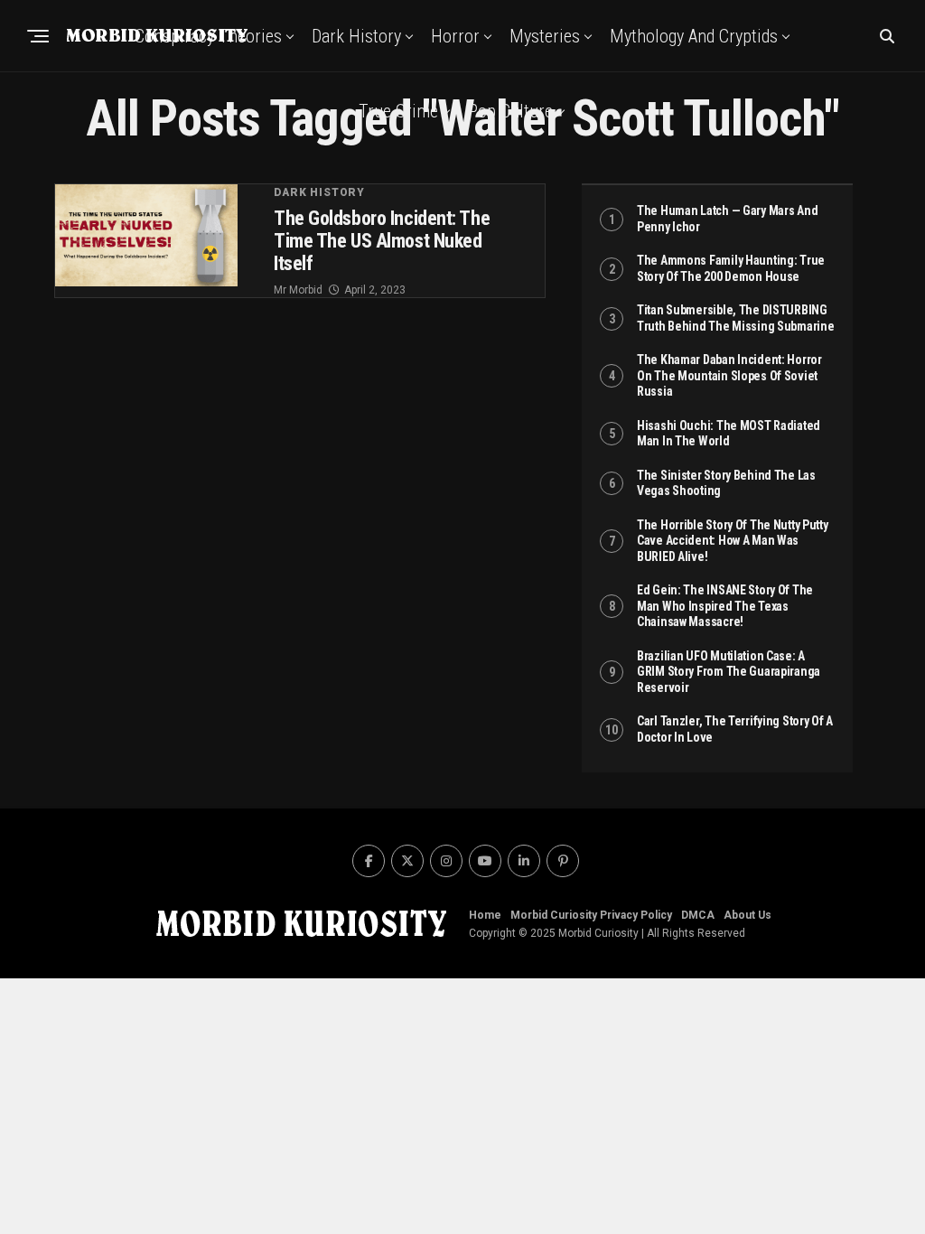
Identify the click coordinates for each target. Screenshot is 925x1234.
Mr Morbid (298, 290)
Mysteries (544, 36)
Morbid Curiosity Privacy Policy (591, 915)
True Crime (398, 111)
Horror (455, 36)
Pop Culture (510, 111)
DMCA (698, 915)
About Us (747, 915)
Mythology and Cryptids (694, 36)
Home (485, 915)
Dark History (356, 36)
